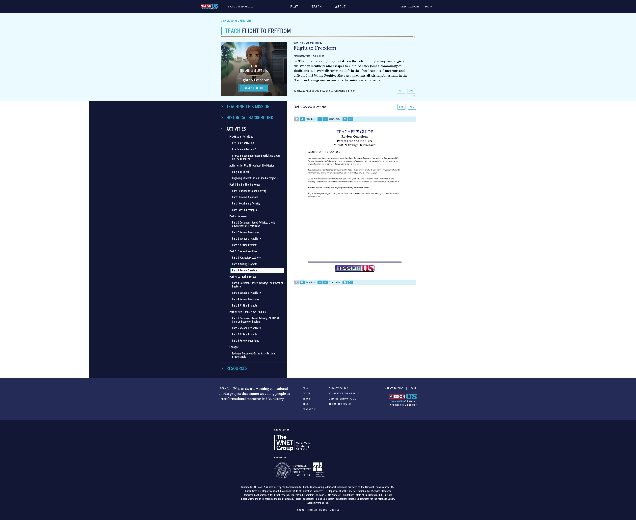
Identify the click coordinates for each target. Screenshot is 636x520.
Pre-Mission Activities (241, 136)
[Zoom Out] (320, 119)
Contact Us (310, 409)
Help (306, 404)
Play (294, 6)
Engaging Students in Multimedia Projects (255, 178)
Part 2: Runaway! (238, 216)
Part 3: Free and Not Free (243, 251)
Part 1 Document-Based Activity (249, 191)
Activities (236, 129)
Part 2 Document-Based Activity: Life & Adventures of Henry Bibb (253, 224)
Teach (317, 6)
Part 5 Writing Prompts (244, 334)
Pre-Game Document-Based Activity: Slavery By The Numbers (256, 157)
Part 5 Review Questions (245, 340)
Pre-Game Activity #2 (244, 149)
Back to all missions (237, 20)
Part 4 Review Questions (245, 299)
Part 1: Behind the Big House (244, 184)
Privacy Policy (338, 388)
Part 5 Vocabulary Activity (246, 328)
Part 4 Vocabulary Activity (246, 292)
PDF (400, 90)
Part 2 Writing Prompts (244, 245)
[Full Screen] (350, 119)
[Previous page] (296, 119)
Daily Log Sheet (240, 171)
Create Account (410, 6)
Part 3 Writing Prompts (244, 264)
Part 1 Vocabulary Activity (246, 203)
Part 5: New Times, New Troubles (247, 312)
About (340, 6)
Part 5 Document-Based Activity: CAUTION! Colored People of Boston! (255, 320)
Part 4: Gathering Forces (242, 276)
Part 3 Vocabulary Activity (246, 257)
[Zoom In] (325, 119)
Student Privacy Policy (344, 393)
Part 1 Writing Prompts (244, 210)
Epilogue (234, 347)
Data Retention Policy (343, 398)
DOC (411, 90)
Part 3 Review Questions (245, 270)
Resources (236, 368)
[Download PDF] (345, 119)
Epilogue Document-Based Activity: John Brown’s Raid (254, 355)
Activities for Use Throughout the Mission (251, 165)
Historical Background (249, 117)
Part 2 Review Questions (245, 232)
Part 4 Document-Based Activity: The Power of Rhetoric (257, 284)
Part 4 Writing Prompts (244, 305)
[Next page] (302, 119)
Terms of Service (340, 404)
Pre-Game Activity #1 (243, 143)
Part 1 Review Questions (245, 197)
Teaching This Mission (248, 106)
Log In (428, 6)
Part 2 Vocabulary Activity (246, 238)
